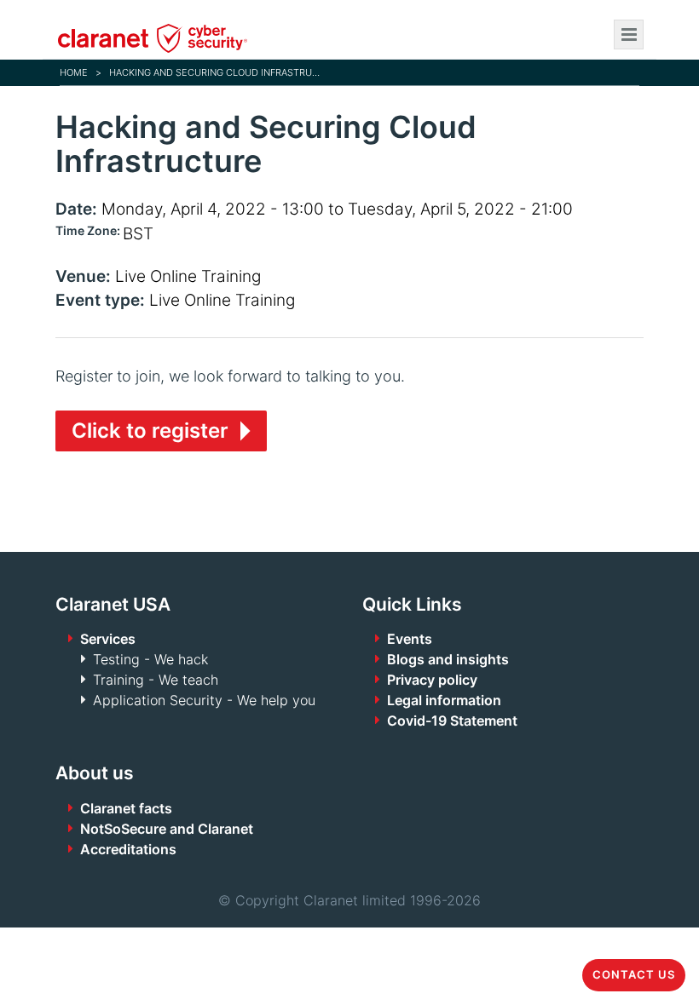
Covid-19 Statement (452, 720)
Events (409, 638)
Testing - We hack (150, 659)
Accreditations (128, 849)
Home (74, 72)
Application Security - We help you (204, 700)
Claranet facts (126, 808)
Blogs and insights (448, 659)
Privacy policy (432, 679)
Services (108, 638)
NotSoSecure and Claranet (166, 828)
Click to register (150, 430)
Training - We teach (155, 679)
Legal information (444, 700)
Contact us (633, 974)
